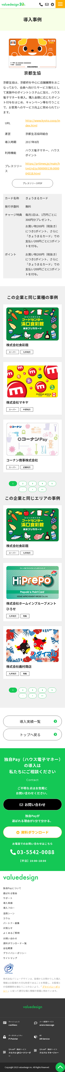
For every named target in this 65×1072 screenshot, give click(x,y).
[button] (60, 4)
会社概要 (7, 948)
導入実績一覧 (30, 721)
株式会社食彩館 (17, 345)
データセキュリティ (16, 1037)
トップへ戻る (30, 734)
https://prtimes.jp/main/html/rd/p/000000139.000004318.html (42, 168)
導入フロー (9, 907)
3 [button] (32, 483)
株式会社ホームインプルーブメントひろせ (31, 606)
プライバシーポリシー (15, 953)
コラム (6, 918)
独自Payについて (12, 888)
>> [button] (42, 489)
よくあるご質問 (11, 932)
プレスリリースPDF (32, 183)
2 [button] (22, 483)
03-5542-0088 (41, 4)
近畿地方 (27, 467)
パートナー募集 (11, 923)
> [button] (32, 489)
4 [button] (42, 483)
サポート (7, 898)
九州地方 (27, 352)
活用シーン (9, 913)
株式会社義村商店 (19, 666)
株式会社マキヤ (17, 402)
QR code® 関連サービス (20, 1052)
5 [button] (52, 483)
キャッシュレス (14, 1023)
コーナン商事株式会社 (22, 460)
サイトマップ (10, 958)
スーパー (12, 352)
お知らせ (7, 928)
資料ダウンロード (53, 4)
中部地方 (27, 409)
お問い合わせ (47, 4)
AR (44, 1037)
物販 (25, 616)
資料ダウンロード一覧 (15, 943)
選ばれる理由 (10, 893)
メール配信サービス (46, 1023)
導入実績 (7, 903)
